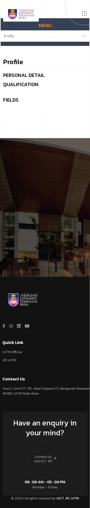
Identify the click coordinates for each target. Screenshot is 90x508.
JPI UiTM (9, 360)
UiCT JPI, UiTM (68, 498)
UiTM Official (12, 351)
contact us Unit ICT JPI (43, 459)
